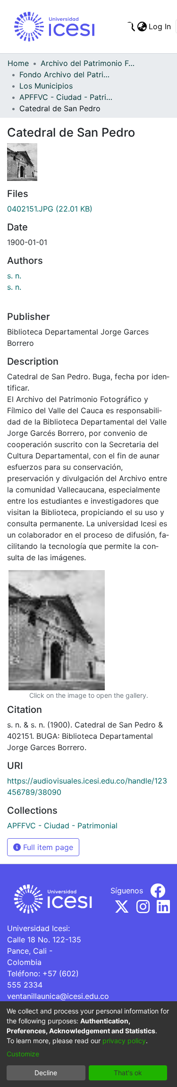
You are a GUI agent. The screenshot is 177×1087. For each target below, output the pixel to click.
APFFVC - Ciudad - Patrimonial (66, 97)
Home (18, 63)
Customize (23, 1054)
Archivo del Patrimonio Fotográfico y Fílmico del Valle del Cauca (88, 63)
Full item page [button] (47, 847)
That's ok (128, 1073)
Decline (45, 1073)
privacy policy (124, 1041)
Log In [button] (160, 26)
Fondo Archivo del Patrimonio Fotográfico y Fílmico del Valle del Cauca (66, 74)
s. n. (14, 275)
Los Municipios (46, 85)
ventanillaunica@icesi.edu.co (58, 996)
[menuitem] (142, 26)
